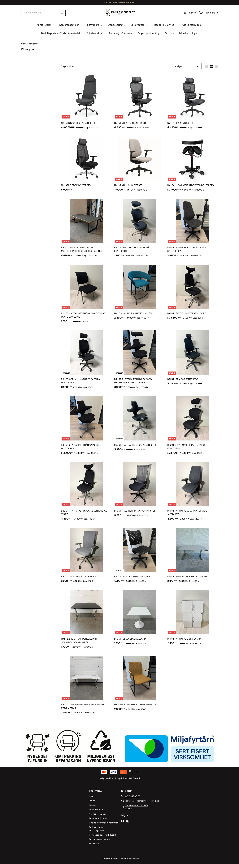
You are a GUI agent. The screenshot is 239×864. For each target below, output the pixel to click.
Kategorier (33, 44)
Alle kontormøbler (192, 24)
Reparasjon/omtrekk (120, 33)
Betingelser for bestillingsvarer (96, 829)
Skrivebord (93, 24)
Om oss (169, 33)
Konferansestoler (69, 24)
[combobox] (43, 13)
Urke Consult (134, 778)
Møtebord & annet (163, 24)
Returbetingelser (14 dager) (102, 835)
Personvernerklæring (99, 839)
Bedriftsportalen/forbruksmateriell (60, 33)
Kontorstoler (44, 24)
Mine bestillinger (188, 33)
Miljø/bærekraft (95, 33)
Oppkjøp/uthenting (148, 33)
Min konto (94, 843)
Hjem (23, 44)
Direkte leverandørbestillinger (103, 822)
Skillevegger (138, 24)
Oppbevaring (115, 24)
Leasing (93, 805)
